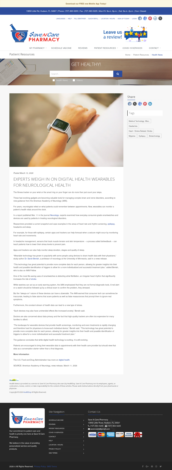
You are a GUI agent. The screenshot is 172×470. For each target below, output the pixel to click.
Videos (79, 80)
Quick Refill (93, 18)
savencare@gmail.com (100, 428)
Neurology (54, 215)
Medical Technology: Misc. (139, 121)
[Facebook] (140, 18)
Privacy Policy (55, 449)
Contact (154, 48)
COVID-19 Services (132, 48)
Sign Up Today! (123, 18)
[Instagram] (155, 18)
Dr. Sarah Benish (32, 258)
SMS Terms (53, 453)
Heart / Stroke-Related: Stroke (140, 131)
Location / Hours (108, 18)
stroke (33, 279)
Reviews (82, 48)
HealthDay (27, 392)
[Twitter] (160, 18)
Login (134, 18)
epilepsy (111, 223)
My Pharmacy (36, 48)
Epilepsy (142, 136)
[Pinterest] (150, 18)
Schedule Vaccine (61, 48)
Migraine (132, 136)
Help (70, 18)
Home (127, 54)
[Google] (145, 18)
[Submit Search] (117, 74)
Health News (62, 80)
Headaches (133, 126)
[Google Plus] (147, 466)
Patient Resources (105, 48)
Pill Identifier (80, 18)
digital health (64, 359)
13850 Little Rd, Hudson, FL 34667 (41, 11)
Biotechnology (154, 136)
